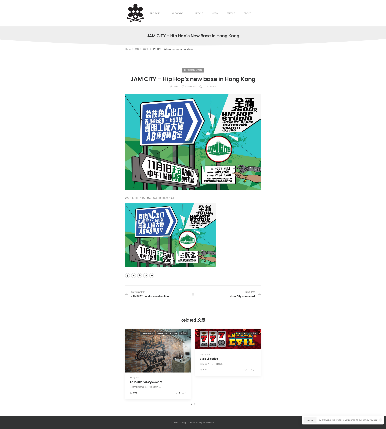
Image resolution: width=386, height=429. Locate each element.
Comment (209, 86)
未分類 (146, 49)
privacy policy (370, 419)
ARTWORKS (177, 13)
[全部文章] (193, 294)
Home (128, 49)
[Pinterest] (139, 275)
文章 (137, 49)
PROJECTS (155, 13)
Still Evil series (209, 359)
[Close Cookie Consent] (380, 420)
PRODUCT (243, 333)
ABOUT (247, 13)
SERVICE (231, 13)
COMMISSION (147, 333)
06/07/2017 (205, 354)
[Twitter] (133, 275)
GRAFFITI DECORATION (167, 333)
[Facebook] (127, 275)
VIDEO (215, 13)
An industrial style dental (146, 382)
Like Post (190, 86)
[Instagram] (145, 275)
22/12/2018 (134, 377)
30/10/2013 (189, 70)
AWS (175, 86)
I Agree (310, 420)
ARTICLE (199, 13)
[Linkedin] (151, 275)
